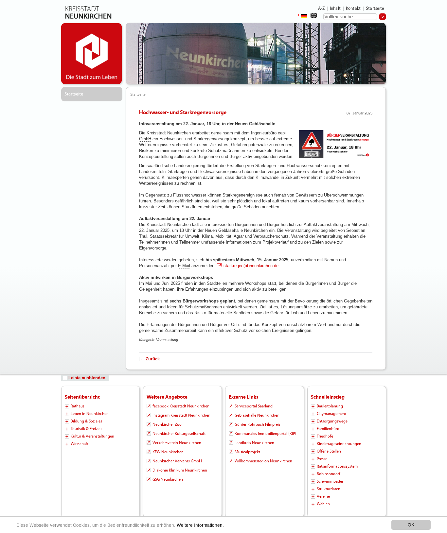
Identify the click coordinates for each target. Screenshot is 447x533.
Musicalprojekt (247, 452)
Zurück (153, 358)
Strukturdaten (328, 489)
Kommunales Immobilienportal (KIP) (265, 433)
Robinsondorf (328, 474)
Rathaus (77, 406)
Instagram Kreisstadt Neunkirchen (181, 415)
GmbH (145, 138)
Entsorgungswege (332, 421)
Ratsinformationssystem (337, 466)
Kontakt (353, 8)
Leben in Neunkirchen (90, 413)
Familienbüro (328, 428)
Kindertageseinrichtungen (339, 443)
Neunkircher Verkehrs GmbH (177, 461)
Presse (322, 458)
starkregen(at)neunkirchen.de (251, 265)
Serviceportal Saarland (254, 406)
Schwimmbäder (330, 481)
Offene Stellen (329, 451)
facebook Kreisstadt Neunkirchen (180, 406)
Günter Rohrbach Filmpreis (257, 424)
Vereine (323, 496)
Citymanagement (331, 413)
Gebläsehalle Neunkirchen (257, 415)
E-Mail (184, 265)
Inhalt (335, 8)
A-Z (321, 8)
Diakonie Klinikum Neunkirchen (179, 470)
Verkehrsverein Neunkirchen (176, 442)
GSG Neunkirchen (167, 479)
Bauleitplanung (330, 406)
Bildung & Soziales (86, 421)
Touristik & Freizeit (86, 428)
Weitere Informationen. (200, 525)
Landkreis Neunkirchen (254, 442)
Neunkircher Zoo (167, 424)
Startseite (375, 8)
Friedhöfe (325, 436)
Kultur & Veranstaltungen (92, 436)
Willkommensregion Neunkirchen (263, 461)
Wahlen (323, 504)
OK (411, 524)
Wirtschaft (79, 443)
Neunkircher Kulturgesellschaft (179, 433)
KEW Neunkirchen (168, 452)
